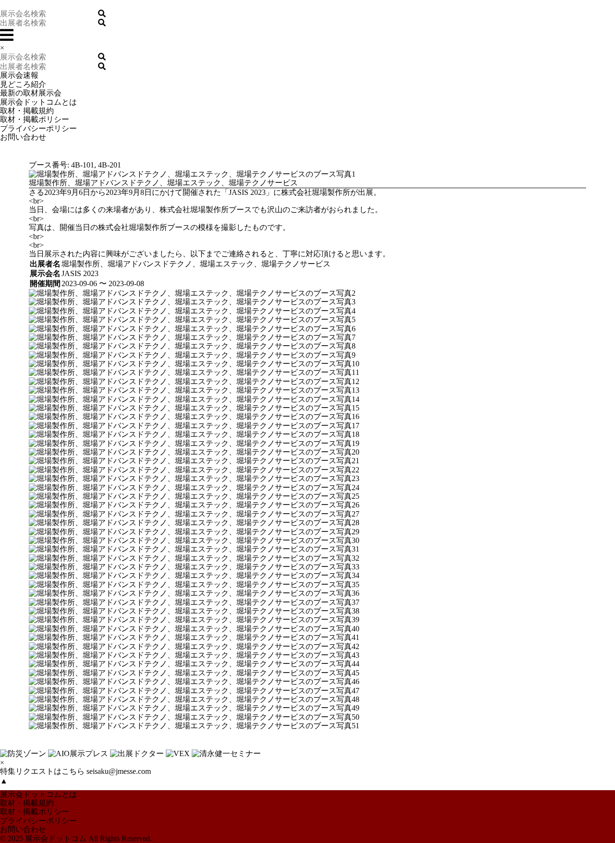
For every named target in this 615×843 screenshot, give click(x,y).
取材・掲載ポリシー (34, 119)
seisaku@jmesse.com (118, 771)
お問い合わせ (23, 137)
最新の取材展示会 (31, 93)
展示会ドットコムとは (38, 102)
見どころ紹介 (23, 84)
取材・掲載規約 (27, 111)
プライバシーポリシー (38, 128)
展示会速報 (19, 75)
